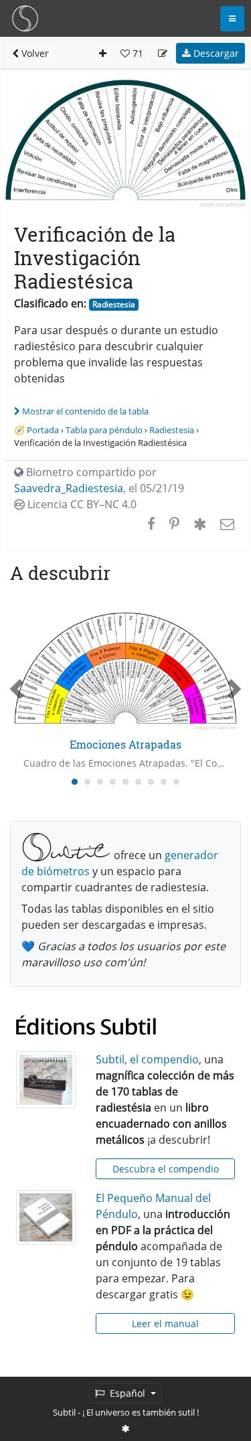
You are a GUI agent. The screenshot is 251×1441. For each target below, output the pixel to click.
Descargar (215, 53)
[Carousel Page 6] (138, 782)
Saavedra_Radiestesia (68, 488)
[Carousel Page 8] (164, 782)
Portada (43, 430)
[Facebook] (151, 523)
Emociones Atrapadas (125, 744)
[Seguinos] (126, 1428)
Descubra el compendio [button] (165, 1168)
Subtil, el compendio (147, 1059)
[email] (226, 523)
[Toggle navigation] (232, 18)
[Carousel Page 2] (87, 782)
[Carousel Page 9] (176, 782)
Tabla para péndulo (104, 430)
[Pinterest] (174, 523)
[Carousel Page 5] (125, 782)
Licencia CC (81, 504)
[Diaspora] (200, 523)
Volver (34, 53)
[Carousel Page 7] (151, 782)
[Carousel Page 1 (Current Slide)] (75, 782)
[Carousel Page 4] (113, 782)
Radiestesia (113, 304)
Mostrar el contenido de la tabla (85, 411)
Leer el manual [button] (165, 1323)
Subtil (64, 1412)
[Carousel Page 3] (100, 782)
